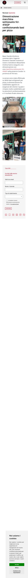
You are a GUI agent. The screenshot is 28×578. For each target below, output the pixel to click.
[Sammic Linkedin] (20, 214)
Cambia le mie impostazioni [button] (17, 571)
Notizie (8, 13)
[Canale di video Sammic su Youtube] (10, 214)
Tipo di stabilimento (11, 193)
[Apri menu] (25, 2)
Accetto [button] (17, 564)
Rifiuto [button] (17, 567)
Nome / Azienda (9, 186)
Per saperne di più (14, 204)
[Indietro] (22, 2)
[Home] (4, 2)
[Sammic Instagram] (13, 214)
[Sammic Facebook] (24, 214)
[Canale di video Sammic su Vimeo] (6, 214)
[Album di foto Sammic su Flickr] (17, 214)
